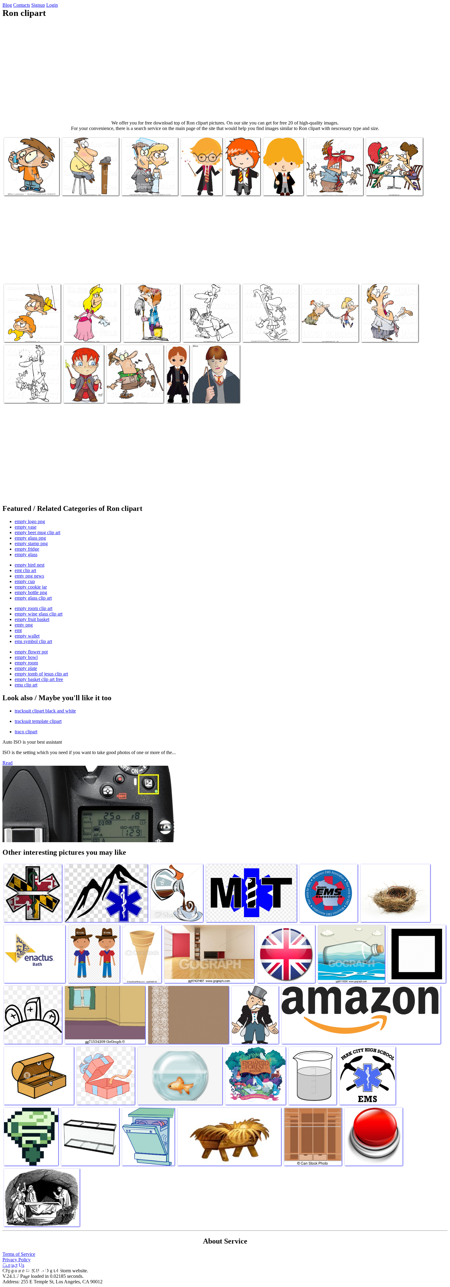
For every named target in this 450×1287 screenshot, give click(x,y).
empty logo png (30, 521)
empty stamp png (31, 543)
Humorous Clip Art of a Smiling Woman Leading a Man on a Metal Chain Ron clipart (326, 326)
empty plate (26, 668)
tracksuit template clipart (38, 721)
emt (18, 630)
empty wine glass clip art (38, 613)
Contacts (21, 5)
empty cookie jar (31, 587)
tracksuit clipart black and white (45, 710)
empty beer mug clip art (37, 532)
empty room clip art (33, 608)
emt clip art (25, 570)
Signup (38, 5)
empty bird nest (29, 564)
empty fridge (27, 549)
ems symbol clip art (33, 641)
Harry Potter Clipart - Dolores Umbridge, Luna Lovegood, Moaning (241, 177)
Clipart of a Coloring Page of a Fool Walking (269, 331)
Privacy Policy (16, 1259)
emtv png (24, 624)
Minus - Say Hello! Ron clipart (281, 184)
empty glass (26, 554)
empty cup (25, 581)
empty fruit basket (32, 619)
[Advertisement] (225, 69)
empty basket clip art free (39, 679)
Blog (7, 5)
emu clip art (26, 684)
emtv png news (29, 575)
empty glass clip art (33, 598)
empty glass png (30, 538)
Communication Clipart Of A (89, 187)
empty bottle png (31, 592)
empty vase (25, 527)
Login (52, 5)
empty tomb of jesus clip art (41, 673)
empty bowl (26, 657)
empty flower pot (31, 651)
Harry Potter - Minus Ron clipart (200, 184)
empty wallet (27, 635)
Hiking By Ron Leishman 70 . (134, 394)
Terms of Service (18, 1254)
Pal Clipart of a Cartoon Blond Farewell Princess (91, 331)
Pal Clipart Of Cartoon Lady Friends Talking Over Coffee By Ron (393, 182)
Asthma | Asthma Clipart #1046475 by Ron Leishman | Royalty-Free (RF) (31, 182)
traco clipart (26, 731)
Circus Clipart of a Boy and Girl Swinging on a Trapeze (30, 331)
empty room (26, 662)
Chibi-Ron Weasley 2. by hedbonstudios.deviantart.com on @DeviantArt (91, 387)
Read (7, 762)
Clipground (30, 1268)
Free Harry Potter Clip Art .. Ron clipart (177, 387)
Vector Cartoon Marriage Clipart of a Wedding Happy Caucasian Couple (147, 182)
